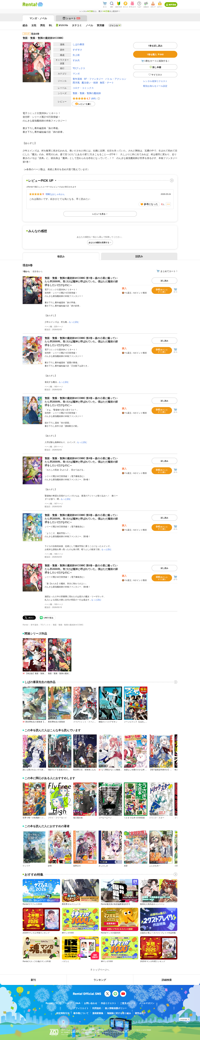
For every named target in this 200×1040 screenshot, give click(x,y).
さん (55, 194)
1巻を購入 (155, 54)
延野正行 (77, 865)
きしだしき (103, 865)
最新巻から (37, 271)
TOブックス (79, 68)
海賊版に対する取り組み (119, 1013)
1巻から (26, 271)
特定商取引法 (63, 1013)
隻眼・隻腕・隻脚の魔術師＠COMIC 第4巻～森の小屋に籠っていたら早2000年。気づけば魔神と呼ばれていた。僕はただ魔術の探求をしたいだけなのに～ (81, 461)
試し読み (164, 280)
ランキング (100, 980)
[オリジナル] (62, 25)
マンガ (76, 73)
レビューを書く (85, 103)
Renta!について (53, 1003)
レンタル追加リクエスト (155, 81)
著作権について (81, 1013)
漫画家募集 (97, 1013)
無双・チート (107, 82)
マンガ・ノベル (38, 18)
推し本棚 (156, 67)
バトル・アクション (115, 78)
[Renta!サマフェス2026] (40, 4)
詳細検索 (167, 980)
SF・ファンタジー (93, 78)
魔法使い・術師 (90, 82)
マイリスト (156, 74)
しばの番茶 (78, 44)
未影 (126, 865)
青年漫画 (77, 78)
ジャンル (113, 25)
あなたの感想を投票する (99, 242)
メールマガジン (146, 1003)
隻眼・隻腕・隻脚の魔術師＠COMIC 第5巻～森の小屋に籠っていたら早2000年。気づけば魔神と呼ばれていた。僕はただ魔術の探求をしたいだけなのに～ (81, 518)
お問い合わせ (90, 1003)
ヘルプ (68, 1003)
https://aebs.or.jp (66, 1034)
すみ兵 (76, 60)
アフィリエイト (81, 1008)
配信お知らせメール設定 (155, 85)
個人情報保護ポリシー (116, 1008)
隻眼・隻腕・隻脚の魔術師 (87, 93)
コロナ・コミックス (83, 87)
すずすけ (77, 49)
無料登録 (172, 4)
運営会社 (139, 1013)
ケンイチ (26, 865)
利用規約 (96, 1008)
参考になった (151, 204)
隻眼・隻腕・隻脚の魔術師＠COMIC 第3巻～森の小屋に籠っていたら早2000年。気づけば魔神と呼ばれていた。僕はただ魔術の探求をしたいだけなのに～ (81, 401)
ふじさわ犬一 (154, 865)
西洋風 (76, 82)
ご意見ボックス (127, 1003)
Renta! (25, 624)
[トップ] (30, 4)
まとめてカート (168, 271)
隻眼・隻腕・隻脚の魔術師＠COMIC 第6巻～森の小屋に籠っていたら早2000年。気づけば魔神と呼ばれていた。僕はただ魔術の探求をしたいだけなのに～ (81, 569)
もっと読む (74, 321)
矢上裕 (76, 54)
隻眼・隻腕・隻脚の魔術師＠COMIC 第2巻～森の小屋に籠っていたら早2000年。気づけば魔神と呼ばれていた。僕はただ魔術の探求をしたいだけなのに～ (81, 341)
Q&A (77, 1003)
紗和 (50, 865)
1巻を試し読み (155, 45)
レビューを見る (98, 213)
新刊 (33, 980)
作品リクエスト (108, 1003)
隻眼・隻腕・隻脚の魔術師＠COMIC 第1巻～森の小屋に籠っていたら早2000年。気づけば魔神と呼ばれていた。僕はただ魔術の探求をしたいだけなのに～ (81, 281)
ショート (73, 18)
